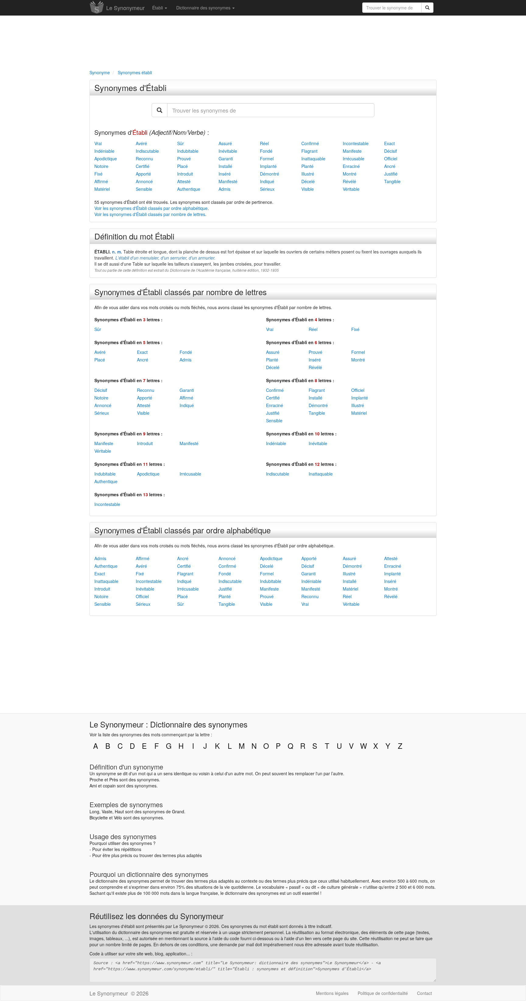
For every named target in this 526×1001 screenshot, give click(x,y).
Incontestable (356, 143)
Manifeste (352, 151)
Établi (158, 8)
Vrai (98, 143)
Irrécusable (353, 158)
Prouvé (184, 158)
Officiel (390, 158)
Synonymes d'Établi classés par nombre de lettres (180, 291)
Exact (389, 143)
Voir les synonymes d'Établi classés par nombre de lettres (149, 214)
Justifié (391, 174)
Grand (178, 811)
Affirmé (101, 181)
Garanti (226, 158)
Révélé (349, 181)
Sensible (144, 189)
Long (94, 811)
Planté (307, 166)
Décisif (390, 151)
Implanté (268, 166)
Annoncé (144, 181)
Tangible (392, 181)
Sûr (180, 143)
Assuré (225, 143)
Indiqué (267, 181)
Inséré (225, 174)
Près (113, 779)
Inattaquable (313, 158)
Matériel (102, 189)
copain (109, 786)
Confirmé (310, 143)
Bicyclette (98, 817)
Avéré (141, 143)
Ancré (389, 166)
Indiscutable (147, 151)
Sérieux (267, 189)
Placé (182, 166)
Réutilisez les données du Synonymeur (156, 915)
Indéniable (104, 151)
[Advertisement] (263, 41)
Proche (96, 779)
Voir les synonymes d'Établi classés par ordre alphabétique (151, 208)
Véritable (351, 189)
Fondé (266, 151)
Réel (264, 143)
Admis (224, 189)
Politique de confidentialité (383, 993)
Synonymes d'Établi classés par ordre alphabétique (182, 529)
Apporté (143, 174)
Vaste (107, 811)
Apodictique (105, 158)
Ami (93, 786)
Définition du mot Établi (134, 236)
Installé (225, 166)
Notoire (101, 166)
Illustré (307, 174)
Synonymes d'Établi (130, 87)
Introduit (185, 174)
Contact (424, 993)
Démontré (269, 174)
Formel (267, 158)
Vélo (118, 817)
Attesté (184, 181)
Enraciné (351, 166)
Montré (349, 174)
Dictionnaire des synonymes (204, 8)
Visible (307, 189)
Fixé (98, 174)
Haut (119, 811)
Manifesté (228, 181)
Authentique (188, 189)
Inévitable (228, 151)
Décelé (308, 181)
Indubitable (187, 151)
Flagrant (309, 151)
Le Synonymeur (125, 8)
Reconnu (144, 158)
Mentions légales (332, 993)
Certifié (142, 166)
